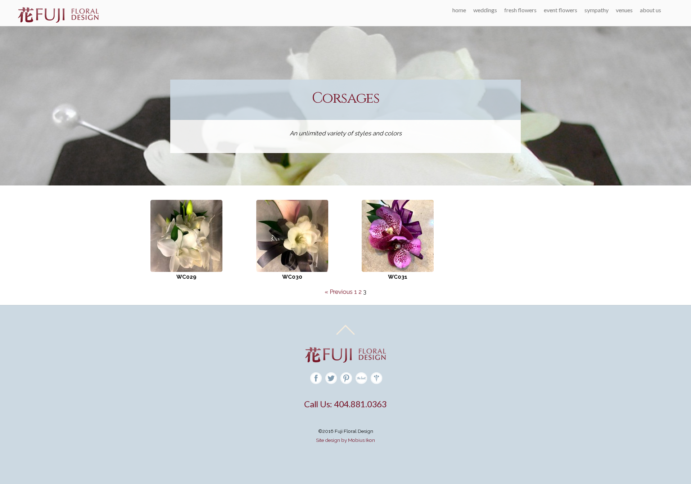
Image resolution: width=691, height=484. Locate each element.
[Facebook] (316, 378)
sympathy (596, 9)
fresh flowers (520, 9)
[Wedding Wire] (376, 378)
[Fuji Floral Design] (58, 20)
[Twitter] (331, 378)
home (459, 9)
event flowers (560, 9)
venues (624, 9)
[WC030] (292, 235)
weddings (485, 9)
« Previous (339, 291)
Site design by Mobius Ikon (345, 440)
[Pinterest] (346, 378)
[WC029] (186, 235)
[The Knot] (361, 378)
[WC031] (398, 235)
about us (650, 9)
